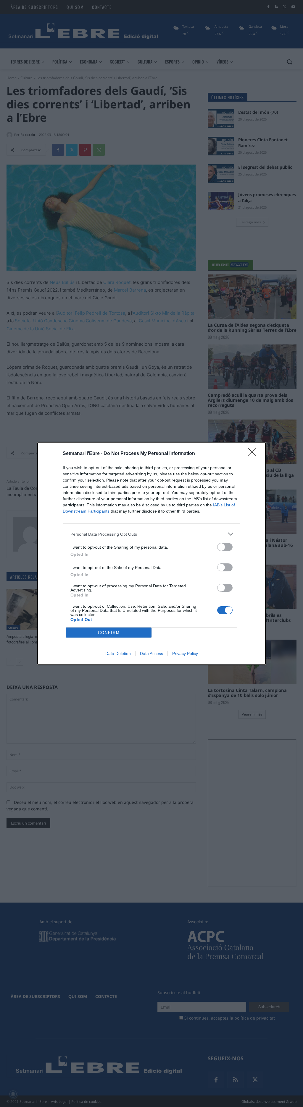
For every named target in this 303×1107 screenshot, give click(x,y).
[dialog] (151, 553)
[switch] (225, 547)
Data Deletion (118, 653)
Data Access (151, 653)
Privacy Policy (185, 653)
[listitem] (151, 534)
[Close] (254, 453)
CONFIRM (109, 632)
